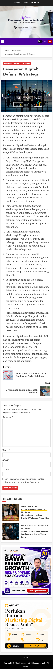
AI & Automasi (26, 526)
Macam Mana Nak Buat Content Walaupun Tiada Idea (35, 516)
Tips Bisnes (25, 63)
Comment (7, 417)
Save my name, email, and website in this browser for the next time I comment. (24, 480)
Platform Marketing (11, 63)
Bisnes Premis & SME (29, 507)
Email (5, 460)
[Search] (45, 41)
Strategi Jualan (41, 509)
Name (6, 450)
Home (25, 657)
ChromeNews (38, 663)
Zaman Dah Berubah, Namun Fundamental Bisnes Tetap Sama (34, 534)
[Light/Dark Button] (40, 41)
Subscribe (50, 41)
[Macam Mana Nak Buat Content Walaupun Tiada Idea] (10, 512)
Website (6, 469)
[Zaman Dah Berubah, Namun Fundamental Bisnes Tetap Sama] (10, 531)
